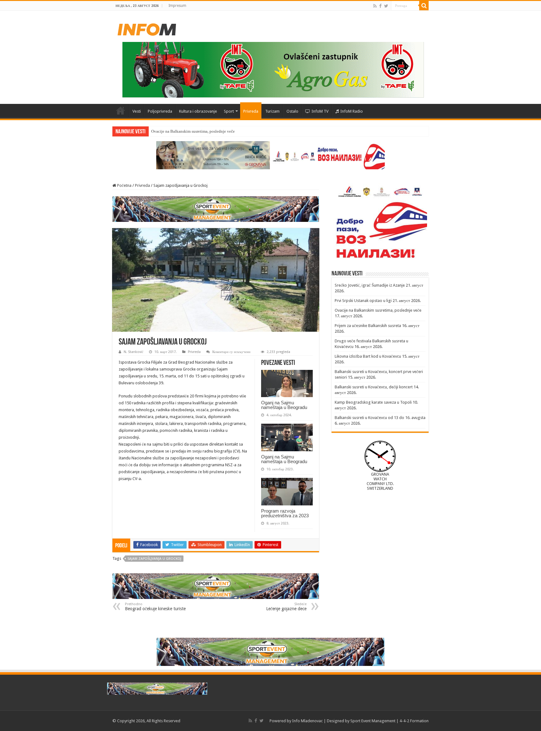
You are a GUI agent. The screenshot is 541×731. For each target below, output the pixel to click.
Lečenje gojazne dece (286, 606)
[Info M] (147, 28)
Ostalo (292, 111)
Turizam (272, 111)
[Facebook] (380, 6)
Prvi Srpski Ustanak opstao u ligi (363, 300)
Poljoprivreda (160, 111)
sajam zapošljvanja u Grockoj (154, 559)
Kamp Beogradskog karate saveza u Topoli (373, 402)
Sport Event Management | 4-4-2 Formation (389, 720)
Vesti (136, 111)
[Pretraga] (424, 5)
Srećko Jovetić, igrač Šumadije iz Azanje (370, 285)
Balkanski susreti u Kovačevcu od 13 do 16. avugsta (380, 417)
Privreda (250, 111)
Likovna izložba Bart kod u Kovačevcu (368, 356)
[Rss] (375, 6)
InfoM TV (320, 111)
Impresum (177, 5)
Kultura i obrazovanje (198, 111)
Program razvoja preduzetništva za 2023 (285, 513)
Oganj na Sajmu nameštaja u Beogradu (284, 405)
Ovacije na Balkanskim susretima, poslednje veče (193, 131)
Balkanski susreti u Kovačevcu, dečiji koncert (374, 387)
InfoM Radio (351, 111)
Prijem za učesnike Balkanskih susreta (368, 325)
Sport (229, 111)
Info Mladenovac (307, 720)
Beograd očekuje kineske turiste (155, 606)
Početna (120, 110)
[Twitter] (386, 6)
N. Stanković (133, 352)
